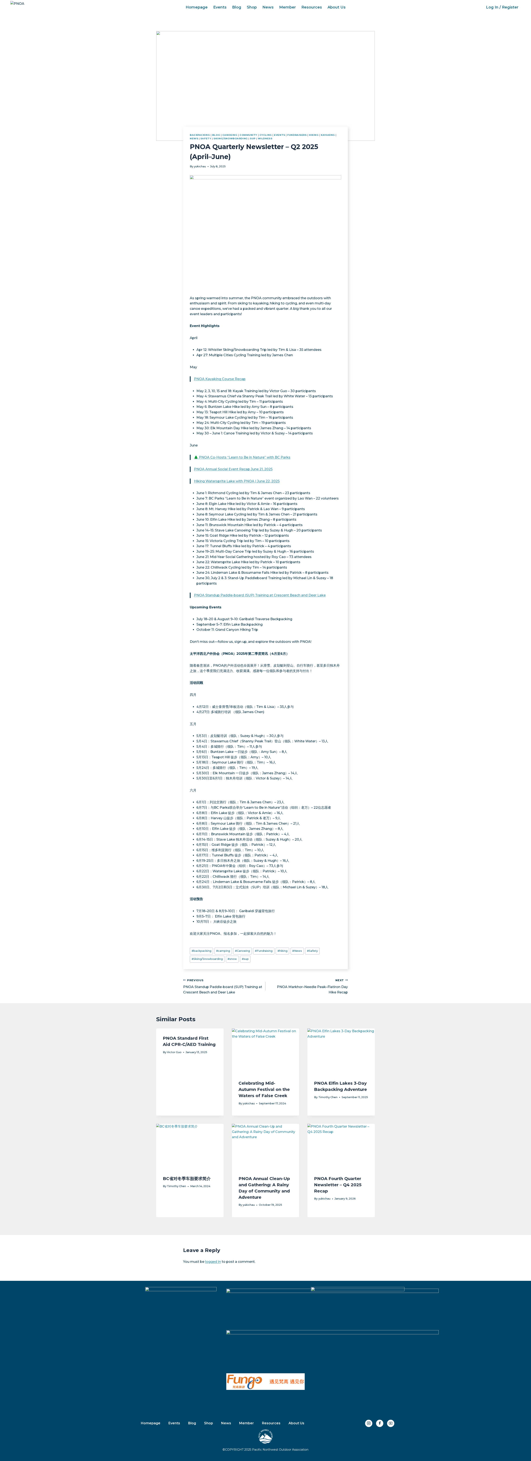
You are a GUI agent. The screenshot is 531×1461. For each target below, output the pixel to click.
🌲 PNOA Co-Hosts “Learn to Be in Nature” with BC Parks (242, 457)
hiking (282, 950)
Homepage (197, 7)
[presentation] (265, 1050)
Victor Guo (174, 1052)
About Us (337, 7)
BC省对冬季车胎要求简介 (187, 1178)
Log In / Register (502, 7)
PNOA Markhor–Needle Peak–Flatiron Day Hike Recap (312, 986)
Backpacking (200, 135)
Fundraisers (297, 135)
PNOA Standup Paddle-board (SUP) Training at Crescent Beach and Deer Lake (260, 595)
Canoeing (229, 135)
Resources (311, 7)
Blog (236, 7)
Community (248, 135)
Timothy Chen (327, 1097)
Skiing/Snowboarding (230, 138)
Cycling (265, 135)
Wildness (265, 138)
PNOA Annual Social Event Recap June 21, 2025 (233, 469)
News (268, 7)
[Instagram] (368, 1423)
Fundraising (264, 950)
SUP (253, 138)
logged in (213, 1262)
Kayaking (328, 135)
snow (232, 958)
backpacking (201, 950)
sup (245, 958)
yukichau (200, 166)
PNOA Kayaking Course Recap (220, 379)
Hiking (314, 135)
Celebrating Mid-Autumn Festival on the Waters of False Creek (264, 1089)
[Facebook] (379, 1423)
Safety (205, 138)
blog (216, 135)
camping (223, 950)
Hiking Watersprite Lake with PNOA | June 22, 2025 (237, 481)
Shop (252, 7)
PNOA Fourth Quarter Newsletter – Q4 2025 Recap (338, 1185)
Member (287, 7)
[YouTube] (390, 1423)
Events (220, 7)
